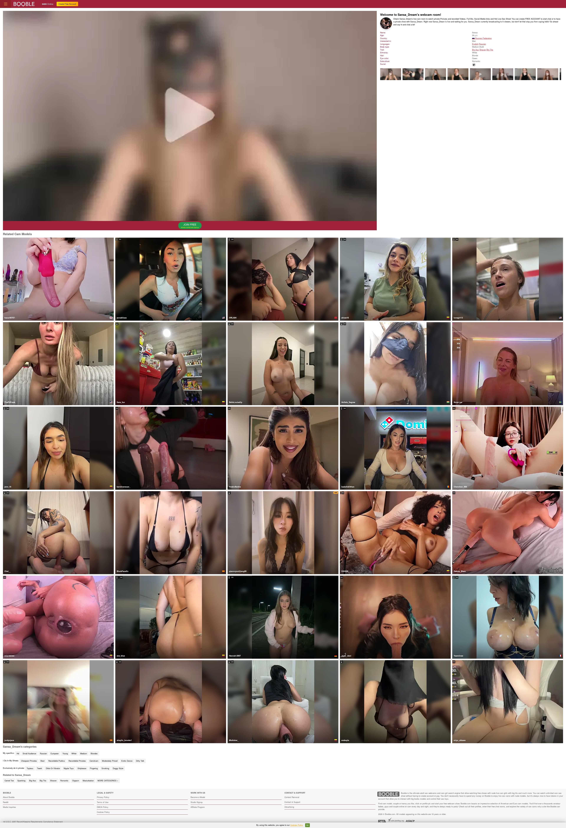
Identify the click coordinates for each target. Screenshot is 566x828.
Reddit (5, 802)
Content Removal (291, 797)
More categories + (108, 780)
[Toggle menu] (5, 4)
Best (43, 760)
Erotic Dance (126, 760)
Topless (30, 768)
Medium (83, 753)
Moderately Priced (109, 760)
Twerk (39, 768)
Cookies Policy (103, 812)
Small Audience (29, 753)
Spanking (21, 780)
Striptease (82, 768)
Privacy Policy (103, 797)
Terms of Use (102, 802)
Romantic (64, 780)
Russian (482, 44)
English (475, 44)
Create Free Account (67, 4)
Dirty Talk (140, 760)
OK (307, 825)
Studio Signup (197, 802)
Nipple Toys (69, 768)
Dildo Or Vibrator (53, 768)
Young (65, 753)
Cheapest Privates (29, 760)
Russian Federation (483, 38)
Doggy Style (118, 768)
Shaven (482, 49)
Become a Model (198, 797)
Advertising (289, 806)
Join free (189, 225)
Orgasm (75, 780)
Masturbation (88, 780)
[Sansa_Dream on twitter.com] (474, 64)
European (55, 753)
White (73, 753)
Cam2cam (94, 760)
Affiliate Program (198, 807)
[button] (559, 74)
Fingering (94, 768)
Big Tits (490, 49)
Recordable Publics (56, 760)
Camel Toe (9, 780)
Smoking (105, 768)
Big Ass (475, 49)
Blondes (94, 753)
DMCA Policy (102, 807)
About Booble (8, 797)
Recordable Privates (77, 760)
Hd (18, 753)
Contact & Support (292, 802)
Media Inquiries (9, 807)
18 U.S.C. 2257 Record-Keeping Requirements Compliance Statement (33, 821)
